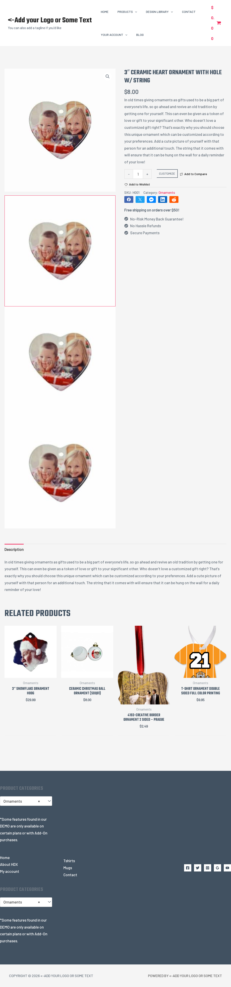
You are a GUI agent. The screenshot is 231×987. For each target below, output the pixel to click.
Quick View (31, 673)
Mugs (67, 867)
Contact (70, 874)
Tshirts (69, 860)
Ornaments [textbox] (21, 801)
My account (9, 871)
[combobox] (26, 801)
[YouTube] (227, 867)
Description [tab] (14, 549)
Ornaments (167, 192)
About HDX (9, 864)
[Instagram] (207, 867)
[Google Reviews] (217, 867)
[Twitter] (197, 867)
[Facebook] (187, 867)
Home (5, 857)
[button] (135, 12)
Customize (167, 173)
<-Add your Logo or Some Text (50, 20)
